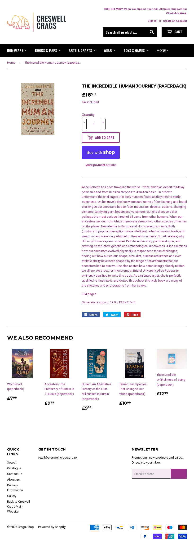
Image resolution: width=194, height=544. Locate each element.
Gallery (11, 496)
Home (11, 62)
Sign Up (179, 474)
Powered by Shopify (52, 527)
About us (13, 479)
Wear (108, 50)
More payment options (100, 165)
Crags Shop (26, 527)
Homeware (15, 50)
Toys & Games (135, 50)
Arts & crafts (81, 50)
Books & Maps (46, 50)
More (161, 51)
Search (12, 462)
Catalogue (14, 468)
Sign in (152, 20)
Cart (177, 31)
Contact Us (14, 474)
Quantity (88, 115)
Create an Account (175, 20)
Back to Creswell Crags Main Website (18, 506)
